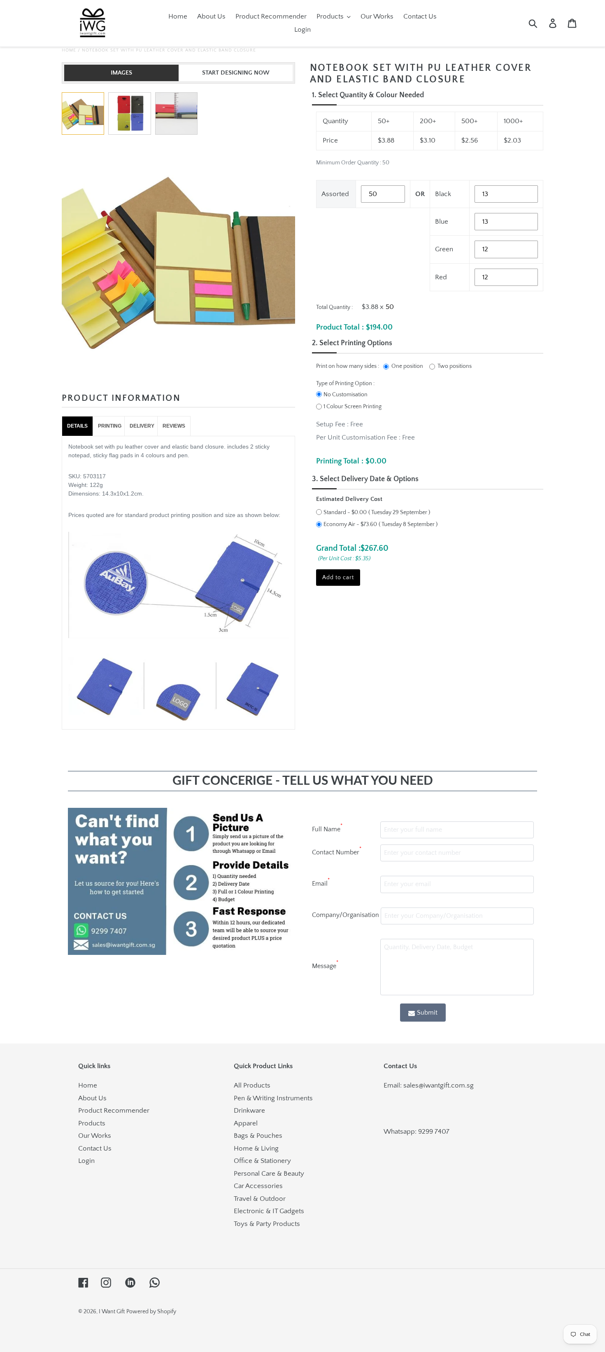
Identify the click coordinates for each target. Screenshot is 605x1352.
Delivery (142, 426)
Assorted (335, 194)
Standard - (345, 512)
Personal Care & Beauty (269, 1173)
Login (86, 1161)
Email (321, 882)
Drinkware (249, 1110)
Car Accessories (258, 1186)
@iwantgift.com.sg (446, 1085)
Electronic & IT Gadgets (269, 1211)
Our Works (94, 1135)
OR (420, 194)
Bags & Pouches (258, 1135)
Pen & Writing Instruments (273, 1098)
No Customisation (345, 394)
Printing (109, 426)
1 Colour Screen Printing (352, 406)
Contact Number (336, 851)
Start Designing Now (236, 72)
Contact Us (95, 1148)
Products (91, 1123)
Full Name (327, 828)
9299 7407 (433, 1131)
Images (121, 72)
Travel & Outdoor (260, 1198)
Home (69, 50)
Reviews (174, 426)
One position (407, 366)
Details (77, 426)
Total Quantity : (334, 307)
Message (325, 965)
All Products (252, 1085)
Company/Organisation (345, 915)
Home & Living (256, 1148)
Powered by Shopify (151, 1311)
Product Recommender (113, 1110)
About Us (92, 1098)
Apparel (246, 1123)
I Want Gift (112, 1311)
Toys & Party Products (267, 1224)
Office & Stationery (262, 1161)
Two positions (454, 366)
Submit (427, 1012)
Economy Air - (350, 524)
